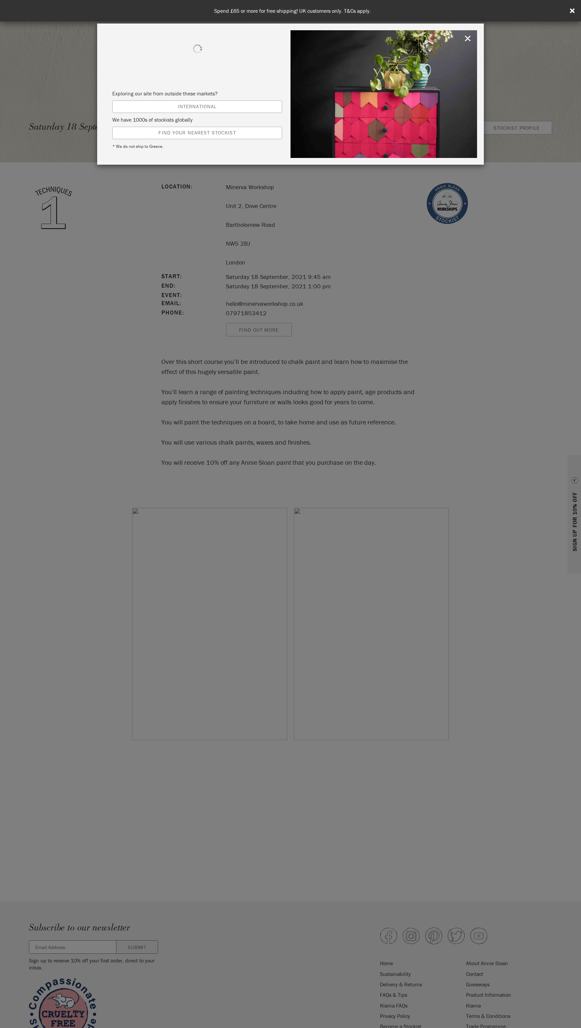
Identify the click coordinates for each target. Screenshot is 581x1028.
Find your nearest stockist (197, 132)
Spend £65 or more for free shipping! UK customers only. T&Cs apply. (292, 11)
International (197, 106)
